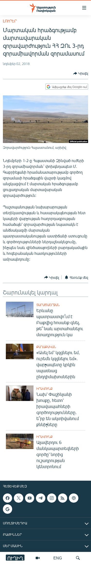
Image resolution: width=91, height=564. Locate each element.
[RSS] (62, 498)
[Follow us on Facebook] (7, 498)
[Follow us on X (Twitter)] (18, 498)
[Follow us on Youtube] (29, 498)
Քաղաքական (46, 347)
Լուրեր (10, 21)
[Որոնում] (78, 558)
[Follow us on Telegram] (40, 498)
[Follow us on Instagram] (51, 498)
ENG (57, 558)
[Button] (80, 73)
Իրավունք (44, 389)
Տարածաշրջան (48, 305)
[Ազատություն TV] (37, 558)
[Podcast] (73, 498)
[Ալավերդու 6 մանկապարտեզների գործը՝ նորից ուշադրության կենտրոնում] (19, 441)
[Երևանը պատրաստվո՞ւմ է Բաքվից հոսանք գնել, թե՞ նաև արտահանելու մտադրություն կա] (19, 309)
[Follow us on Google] (7, 509)
